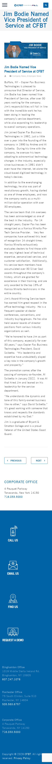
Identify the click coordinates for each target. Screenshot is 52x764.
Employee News (34, 76)
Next (38, 460)
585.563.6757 (11, 704)
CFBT (28, 754)
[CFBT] (26, 5)
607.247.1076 (11, 679)
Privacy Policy (22, 758)
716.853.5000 (13, 496)
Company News (19, 76)
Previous (16, 460)
